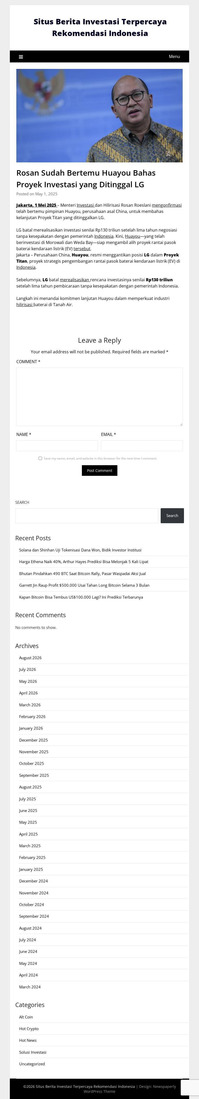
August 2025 (30, 786)
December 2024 (33, 880)
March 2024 (30, 986)
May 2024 (28, 963)
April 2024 (28, 975)
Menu (174, 56)
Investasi (86, 205)
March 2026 (30, 704)
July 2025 (27, 798)
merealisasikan (75, 280)
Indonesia (103, 236)
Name (23, 434)
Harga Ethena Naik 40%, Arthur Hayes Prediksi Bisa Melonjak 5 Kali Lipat (83, 561)
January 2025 (31, 869)
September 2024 (34, 916)
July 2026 (27, 669)
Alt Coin (26, 1016)
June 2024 (28, 951)
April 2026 (28, 692)
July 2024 (27, 939)
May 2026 (28, 681)
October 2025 (31, 763)
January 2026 (31, 728)
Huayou (132, 236)
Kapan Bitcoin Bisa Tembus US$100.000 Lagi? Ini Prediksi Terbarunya (81, 597)
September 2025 (34, 775)
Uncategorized (32, 1063)
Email (108, 434)
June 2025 (28, 810)
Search (22, 502)
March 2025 (30, 845)
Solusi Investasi (32, 1052)
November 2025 (33, 751)
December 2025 (33, 740)
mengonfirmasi (167, 205)
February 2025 (32, 857)
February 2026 (32, 716)
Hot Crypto (29, 1028)
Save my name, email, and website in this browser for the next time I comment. (100, 458)
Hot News (28, 1040)
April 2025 (28, 834)
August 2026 (30, 657)
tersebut (82, 249)
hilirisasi (24, 304)
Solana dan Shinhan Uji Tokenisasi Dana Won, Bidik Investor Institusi (80, 549)
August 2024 (30, 928)
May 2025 (28, 822)
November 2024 (33, 892)
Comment (28, 361)
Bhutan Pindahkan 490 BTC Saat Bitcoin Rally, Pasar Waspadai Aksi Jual (82, 573)
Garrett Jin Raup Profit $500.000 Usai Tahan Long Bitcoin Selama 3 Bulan (84, 585)
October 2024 (31, 904)
